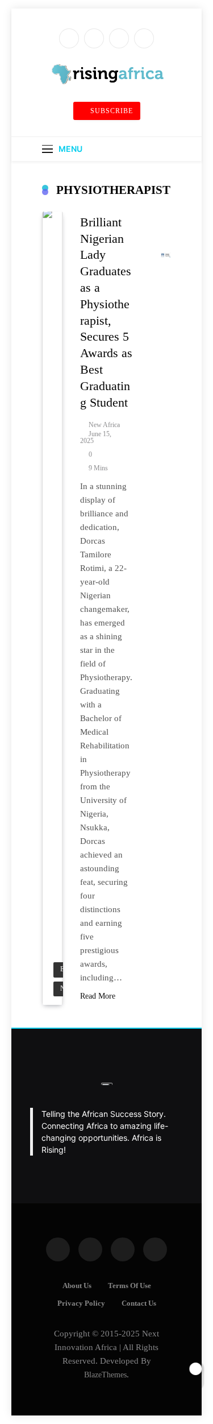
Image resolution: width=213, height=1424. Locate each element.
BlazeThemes (105, 1374)
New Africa (104, 424)
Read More (97, 996)
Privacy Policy (81, 1303)
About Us (76, 1286)
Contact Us (139, 1303)
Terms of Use (129, 1286)
